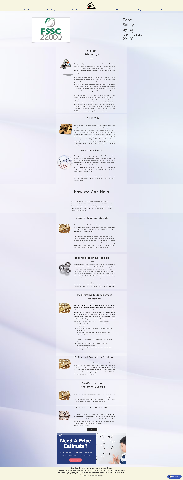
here (87, 425)
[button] (57, 10)
